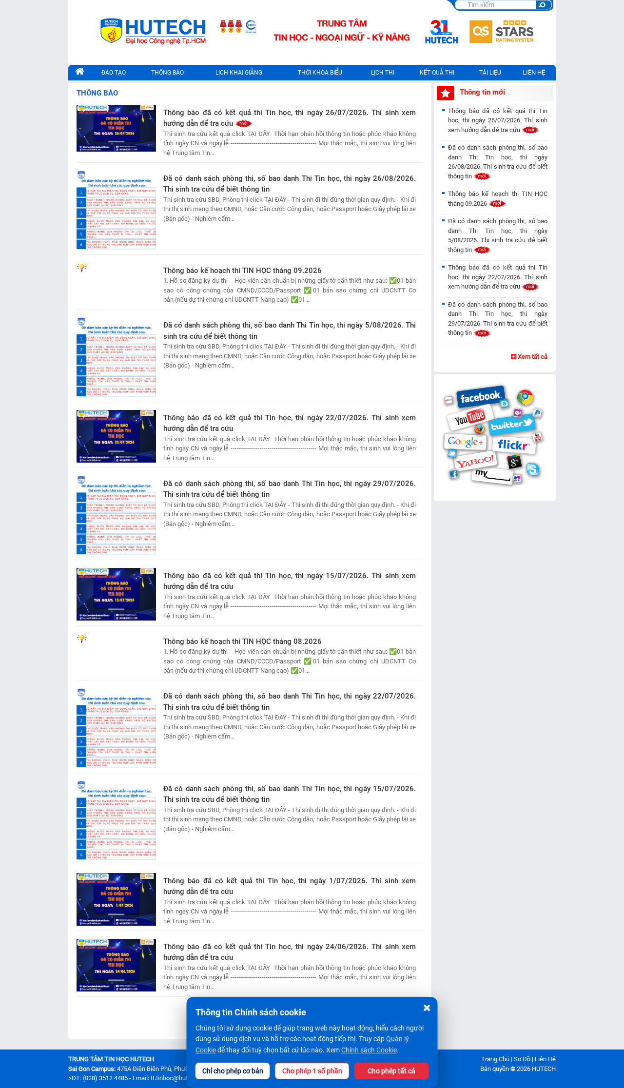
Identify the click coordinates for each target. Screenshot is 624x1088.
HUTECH (544, 1068)
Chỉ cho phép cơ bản (232, 1071)
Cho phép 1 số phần (312, 1071)
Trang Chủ (495, 1059)
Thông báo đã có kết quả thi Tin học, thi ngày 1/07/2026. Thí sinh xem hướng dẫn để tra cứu (289, 886)
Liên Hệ (534, 72)
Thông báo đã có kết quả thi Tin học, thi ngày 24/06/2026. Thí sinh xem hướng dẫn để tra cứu (289, 952)
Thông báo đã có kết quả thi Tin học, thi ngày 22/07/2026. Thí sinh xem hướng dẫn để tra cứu (289, 423)
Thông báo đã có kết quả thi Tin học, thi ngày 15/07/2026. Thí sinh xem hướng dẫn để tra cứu (289, 581)
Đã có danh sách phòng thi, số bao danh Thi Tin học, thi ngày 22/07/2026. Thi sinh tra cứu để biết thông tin (289, 702)
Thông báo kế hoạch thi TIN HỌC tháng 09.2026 (242, 270)
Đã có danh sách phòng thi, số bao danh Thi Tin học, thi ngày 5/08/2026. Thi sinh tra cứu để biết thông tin (289, 331)
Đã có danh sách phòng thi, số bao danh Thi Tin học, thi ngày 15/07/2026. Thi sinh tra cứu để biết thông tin (289, 794)
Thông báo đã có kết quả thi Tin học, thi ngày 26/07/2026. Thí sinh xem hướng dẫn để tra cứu (289, 118)
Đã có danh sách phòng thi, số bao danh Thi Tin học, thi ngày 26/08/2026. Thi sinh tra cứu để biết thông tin (289, 184)
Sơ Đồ (522, 1059)
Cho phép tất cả (391, 1071)
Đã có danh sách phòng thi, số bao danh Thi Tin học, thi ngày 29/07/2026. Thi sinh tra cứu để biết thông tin (289, 489)
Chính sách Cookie (369, 1050)
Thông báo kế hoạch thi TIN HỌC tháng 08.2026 (242, 641)
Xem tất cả (531, 356)
